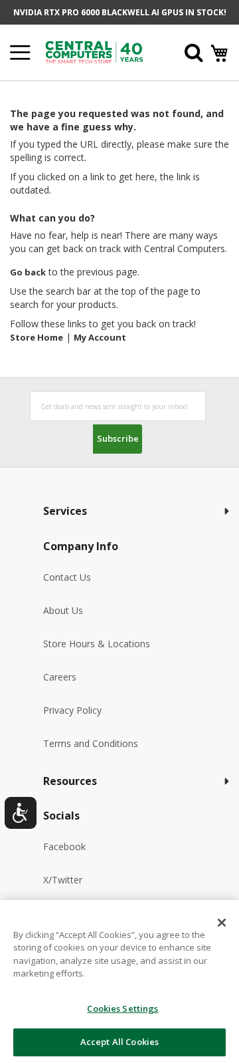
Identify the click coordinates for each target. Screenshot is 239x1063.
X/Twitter (62, 879)
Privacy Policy (72, 710)
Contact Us (67, 577)
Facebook (64, 846)
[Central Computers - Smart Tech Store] (101, 52)
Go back (28, 272)
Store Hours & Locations (96, 643)
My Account (100, 337)
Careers (59, 677)
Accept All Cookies (119, 1042)
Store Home (36, 337)
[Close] (222, 923)
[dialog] (119, 981)
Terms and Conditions (90, 743)
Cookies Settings (122, 1008)
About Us (63, 610)
